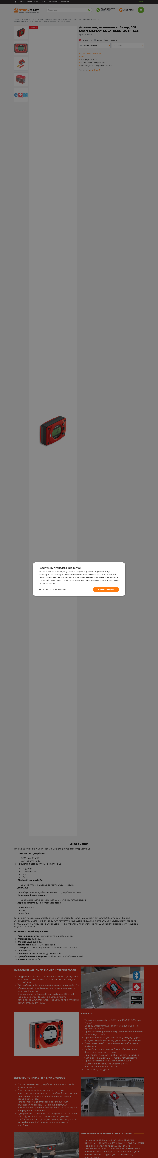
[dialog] (79, 579)
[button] (52, 589)
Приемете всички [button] (106, 589)
